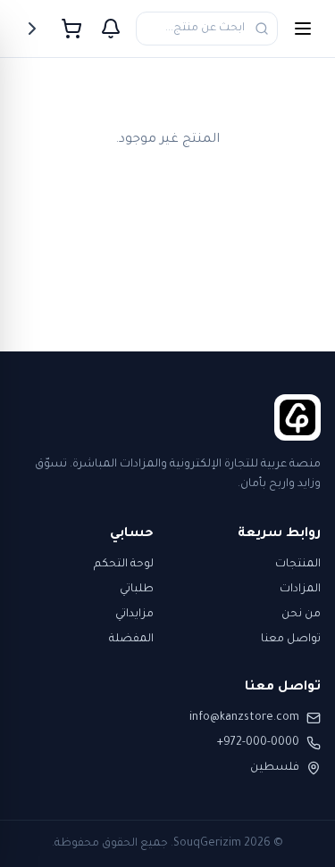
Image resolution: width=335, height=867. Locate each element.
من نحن (301, 614)
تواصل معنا (291, 639)
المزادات (300, 589)
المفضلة (131, 639)
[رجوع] (32, 28)
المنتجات (298, 564)
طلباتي (137, 589)
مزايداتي (134, 614)
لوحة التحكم (124, 564)
